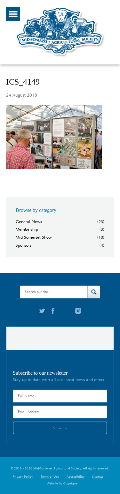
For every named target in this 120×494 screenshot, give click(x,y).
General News (29, 222)
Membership (27, 230)
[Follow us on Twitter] (42, 311)
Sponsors (23, 245)
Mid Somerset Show (34, 238)
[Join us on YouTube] (64, 310)
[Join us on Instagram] (78, 311)
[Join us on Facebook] (53, 311)
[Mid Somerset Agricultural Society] (60, 57)
